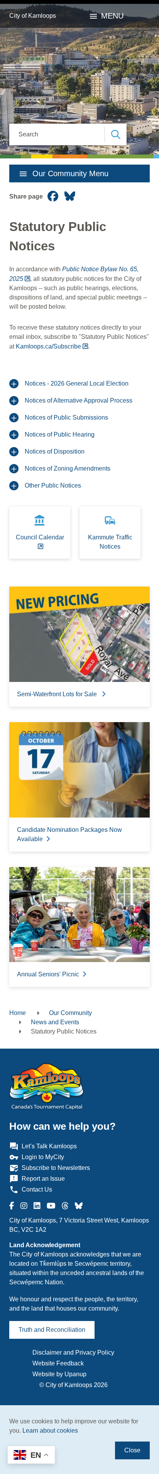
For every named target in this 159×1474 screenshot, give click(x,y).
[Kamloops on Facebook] (11, 1206)
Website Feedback (58, 1363)
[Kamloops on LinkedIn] (37, 1206)
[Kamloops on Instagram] (23, 1206)
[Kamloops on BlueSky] (79, 1206)
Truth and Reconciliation (52, 1329)
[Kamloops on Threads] (65, 1206)
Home (17, 1013)
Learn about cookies (50, 1430)
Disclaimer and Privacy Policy (73, 1352)
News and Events (55, 1022)
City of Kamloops (32, 15)
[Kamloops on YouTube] (51, 1206)
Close (132, 1450)
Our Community (70, 1013)
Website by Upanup (59, 1374)
